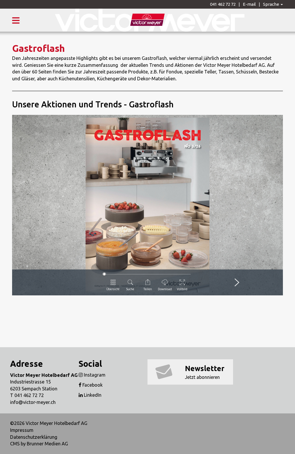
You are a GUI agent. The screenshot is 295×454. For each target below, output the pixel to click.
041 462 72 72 (223, 4)
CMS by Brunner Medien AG (39, 443)
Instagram (94, 374)
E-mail (249, 4)
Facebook (92, 384)
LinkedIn (92, 395)
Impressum (21, 430)
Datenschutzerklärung (33, 437)
